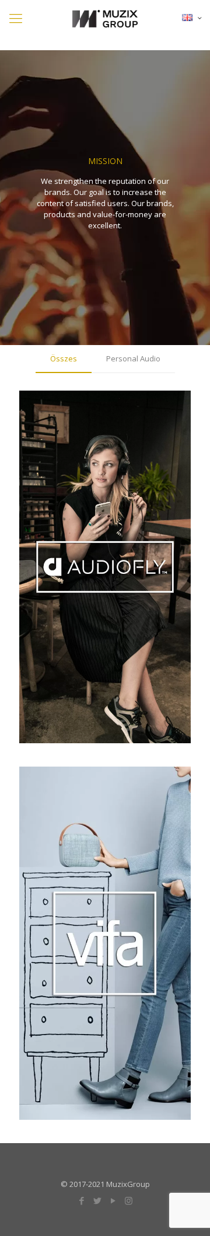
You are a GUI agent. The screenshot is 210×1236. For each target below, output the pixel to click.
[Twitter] (97, 1200)
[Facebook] (81, 1200)
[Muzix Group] (105, 11)
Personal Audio (133, 358)
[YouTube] (113, 1200)
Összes (63, 358)
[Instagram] (129, 1200)
